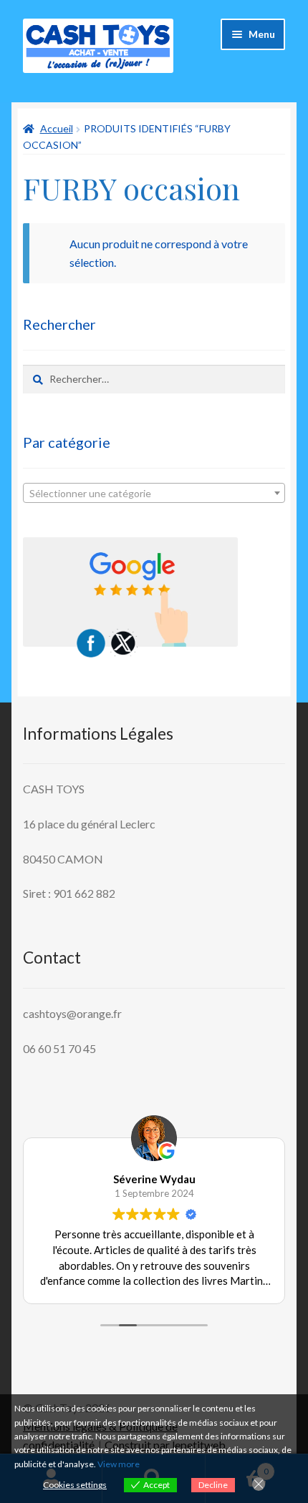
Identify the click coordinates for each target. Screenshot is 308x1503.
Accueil (56, 128)
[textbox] (154, 494)
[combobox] (154, 493)
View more (118, 1464)
